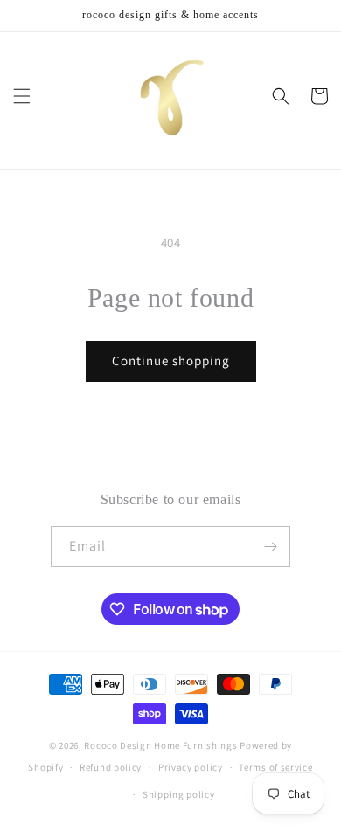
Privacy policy (190, 767)
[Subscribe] (270, 546)
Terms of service (275, 767)
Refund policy (111, 767)
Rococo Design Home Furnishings (162, 745)
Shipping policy (179, 794)
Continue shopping (171, 360)
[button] (22, 96)
